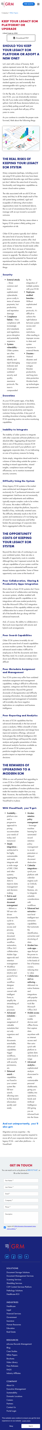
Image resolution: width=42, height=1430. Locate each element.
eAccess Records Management (19, 1344)
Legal (9, 1309)
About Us (10, 1385)
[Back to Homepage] (14, 1246)
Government (12, 1317)
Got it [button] (31, 1426)
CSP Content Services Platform (19, 1286)
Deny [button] (11, 1426)
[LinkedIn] (19, 1256)
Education (11, 1328)
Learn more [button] (26, 1421)
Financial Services (14, 1313)
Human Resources (14, 1324)
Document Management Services (20, 1275)
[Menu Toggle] (38, 4)
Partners (10, 1403)
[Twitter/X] (6, 1256)
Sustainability (12, 1392)
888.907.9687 (32, 1170)
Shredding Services (14, 1283)
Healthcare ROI (13, 1294)
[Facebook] (13, 1256)
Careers (10, 1400)
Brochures (10, 1358)
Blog (8, 1347)
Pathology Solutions (15, 1290)
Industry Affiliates (14, 1373)
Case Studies (12, 1351)
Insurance (10, 1320)
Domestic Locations (14, 1396)
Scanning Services (14, 1279)
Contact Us (11, 1407)
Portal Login (11, 1410)
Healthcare (11, 1306)
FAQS (9, 1369)
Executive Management (16, 1389)
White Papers (14, 13)
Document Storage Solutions (18, 1272)
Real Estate (11, 1331)
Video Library (12, 1362)
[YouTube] (26, 1256)
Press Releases (12, 1365)
